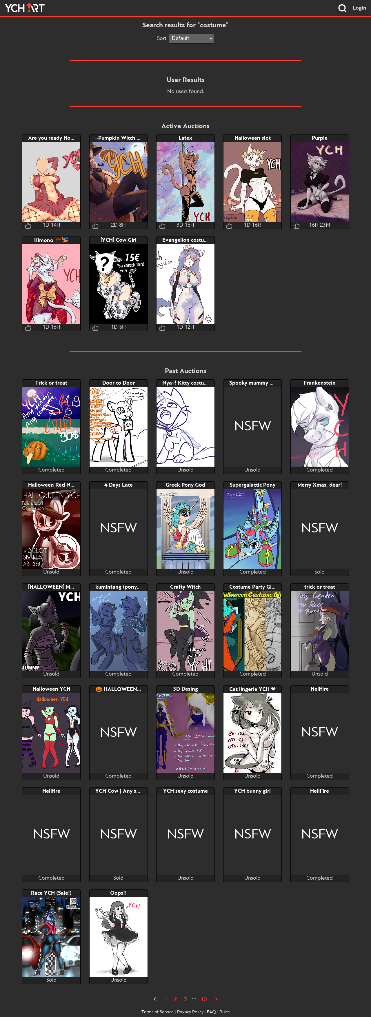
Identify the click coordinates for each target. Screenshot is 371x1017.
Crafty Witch (185, 587)
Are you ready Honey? (55, 138)
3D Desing (185, 689)
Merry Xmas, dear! (319, 485)
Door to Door (118, 383)
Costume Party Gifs (252, 587)
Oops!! (118, 893)
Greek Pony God (185, 485)
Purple (320, 138)
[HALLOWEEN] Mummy (56, 587)
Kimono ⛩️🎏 (51, 240)
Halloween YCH (51, 689)
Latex (185, 138)
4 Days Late (118, 485)
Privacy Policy (190, 1012)
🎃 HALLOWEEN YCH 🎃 (126, 689)
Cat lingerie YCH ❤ (252, 689)
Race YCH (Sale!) (51, 893)
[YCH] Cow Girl (119, 240)
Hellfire (320, 689)
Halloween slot (252, 138)
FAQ (211, 1012)
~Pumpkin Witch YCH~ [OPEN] (132, 138)
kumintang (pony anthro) (125, 587)
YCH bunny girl (252, 791)
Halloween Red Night (54, 485)
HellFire (319, 791)
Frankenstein (320, 383)
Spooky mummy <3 (252, 383)
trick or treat (319, 587)
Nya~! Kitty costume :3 (189, 383)
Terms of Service (157, 1012)
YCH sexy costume (185, 791)
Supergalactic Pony (252, 485)
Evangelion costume (186, 240)
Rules (224, 1012)
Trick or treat (51, 383)
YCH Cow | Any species (123, 791)
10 (204, 1000)
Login (359, 8)
